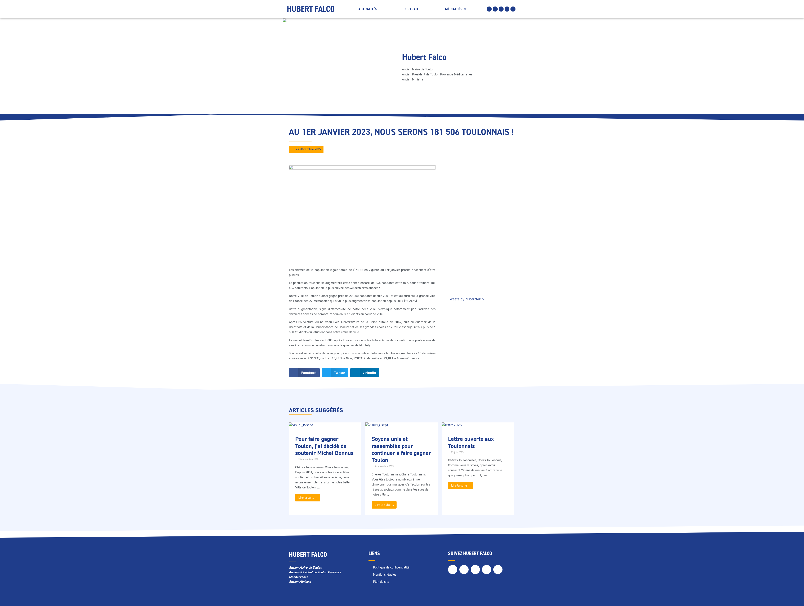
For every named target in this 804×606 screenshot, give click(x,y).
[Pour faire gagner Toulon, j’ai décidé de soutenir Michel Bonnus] (301, 425)
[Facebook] (489, 8)
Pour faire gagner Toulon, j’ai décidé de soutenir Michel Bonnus (324, 446)
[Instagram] (501, 8)
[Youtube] (512, 8)
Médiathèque (455, 9)
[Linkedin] (507, 8)
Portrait (411, 9)
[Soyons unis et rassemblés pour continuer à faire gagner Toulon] (376, 425)
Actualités (367, 9)
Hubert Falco (311, 8)
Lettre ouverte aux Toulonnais (471, 442)
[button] (304, 372)
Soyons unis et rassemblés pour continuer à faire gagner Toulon (401, 449)
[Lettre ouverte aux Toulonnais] (452, 425)
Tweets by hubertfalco (466, 299)
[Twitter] (495, 8)
